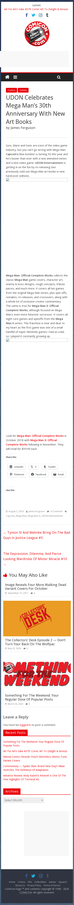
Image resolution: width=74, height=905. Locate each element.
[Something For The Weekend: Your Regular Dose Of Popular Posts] (37, 658)
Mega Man (21, 515)
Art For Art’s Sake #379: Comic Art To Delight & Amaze (36, 9)
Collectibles (40, 881)
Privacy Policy (34, 885)
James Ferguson (36, 511)
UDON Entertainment (52, 515)
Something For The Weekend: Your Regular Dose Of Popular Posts (32, 697)
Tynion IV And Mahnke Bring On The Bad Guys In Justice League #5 (36, 535)
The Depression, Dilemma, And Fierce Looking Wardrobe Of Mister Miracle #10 (35, 558)
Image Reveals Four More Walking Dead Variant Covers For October (35, 586)
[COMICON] (37, 22)
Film (30, 881)
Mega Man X (34, 515)
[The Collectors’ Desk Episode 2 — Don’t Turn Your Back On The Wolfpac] (37, 603)
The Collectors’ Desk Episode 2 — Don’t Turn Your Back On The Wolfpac (35, 642)
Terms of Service (51, 885)
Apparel (63, 881)
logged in (25, 725)
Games (23, 90)
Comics (11, 90)
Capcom (10, 515)
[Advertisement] (46, 833)
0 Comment (56, 511)
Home (12, 881)
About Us (20, 885)
